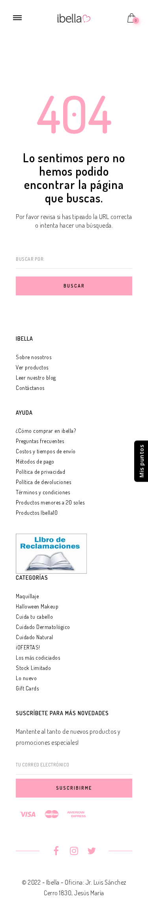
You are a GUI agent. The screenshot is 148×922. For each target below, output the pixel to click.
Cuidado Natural (34, 637)
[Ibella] (74, 17)
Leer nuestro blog (36, 377)
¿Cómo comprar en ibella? (46, 430)
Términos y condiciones (43, 492)
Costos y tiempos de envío (46, 451)
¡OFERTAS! (28, 647)
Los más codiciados (38, 657)
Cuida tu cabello (34, 616)
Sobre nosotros (33, 357)
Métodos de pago (35, 461)
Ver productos (32, 367)
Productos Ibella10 (37, 512)
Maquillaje (27, 596)
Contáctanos (30, 387)
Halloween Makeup (37, 606)
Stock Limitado (33, 667)
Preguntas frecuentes (40, 441)
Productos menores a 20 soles (50, 502)
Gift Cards (27, 688)
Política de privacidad (40, 471)
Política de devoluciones (43, 482)
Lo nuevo (26, 678)
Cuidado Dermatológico (43, 626)
